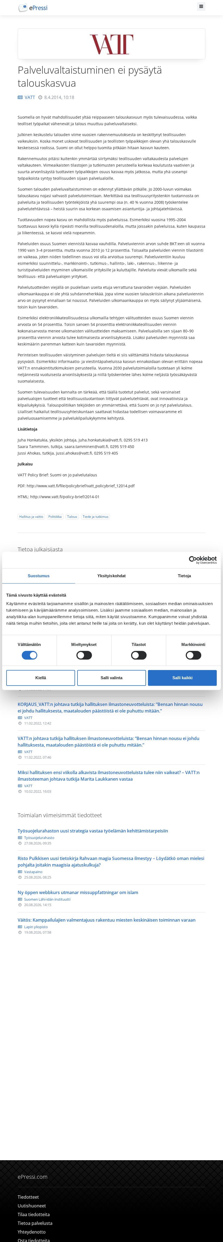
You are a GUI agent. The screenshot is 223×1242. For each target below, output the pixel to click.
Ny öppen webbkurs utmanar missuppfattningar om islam (78, 892)
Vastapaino (33, 871)
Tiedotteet (28, 1197)
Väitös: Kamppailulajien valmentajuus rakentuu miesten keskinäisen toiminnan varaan (107, 920)
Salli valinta (111, 677)
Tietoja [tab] (184, 575)
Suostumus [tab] (39, 575)
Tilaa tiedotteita (34, 1214)
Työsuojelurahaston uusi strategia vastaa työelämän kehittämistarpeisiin (93, 831)
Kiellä (40, 677)
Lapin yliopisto (36, 926)
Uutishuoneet (32, 1206)
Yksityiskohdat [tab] (111, 575)
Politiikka (55, 516)
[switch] (84, 655)
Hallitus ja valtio (31, 516)
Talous (72, 516)
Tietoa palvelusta (35, 1223)
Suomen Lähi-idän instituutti (47, 899)
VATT (30, 97)
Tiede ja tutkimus (96, 516)
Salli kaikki (182, 677)
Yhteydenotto (32, 1232)
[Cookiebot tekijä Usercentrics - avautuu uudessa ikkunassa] (193, 560)
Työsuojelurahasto (39, 837)
